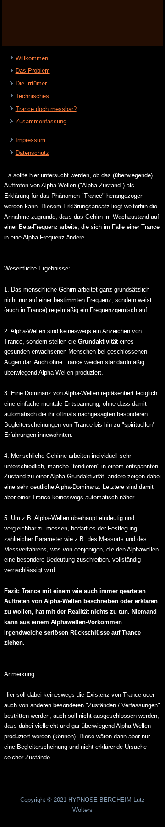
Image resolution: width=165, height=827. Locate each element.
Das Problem (33, 70)
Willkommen (32, 58)
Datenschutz (32, 152)
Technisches (32, 96)
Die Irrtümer (31, 83)
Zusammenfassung (41, 121)
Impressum (30, 140)
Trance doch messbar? (46, 109)
